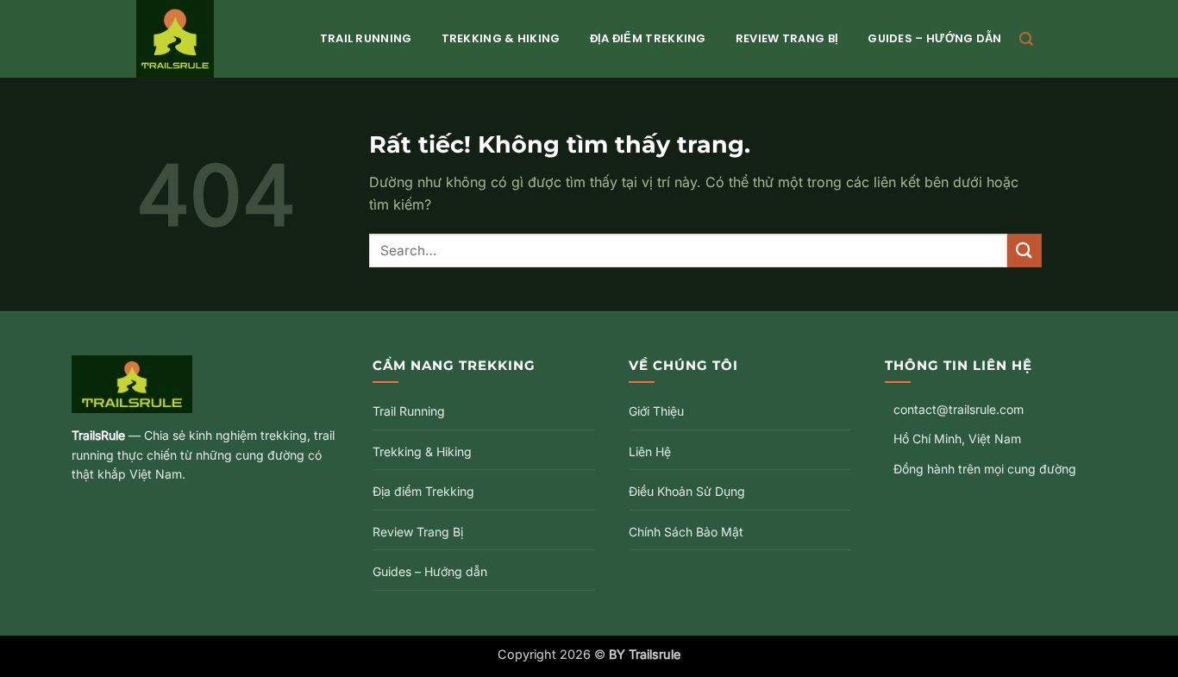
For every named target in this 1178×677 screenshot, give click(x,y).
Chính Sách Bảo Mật (686, 531)
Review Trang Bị (787, 38)
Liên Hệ (650, 451)
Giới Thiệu (656, 411)
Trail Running (366, 38)
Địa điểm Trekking (648, 38)
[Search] (1026, 39)
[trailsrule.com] (210, 39)
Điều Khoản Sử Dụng (687, 491)
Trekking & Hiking (501, 38)
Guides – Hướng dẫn (934, 38)
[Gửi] (1024, 250)
